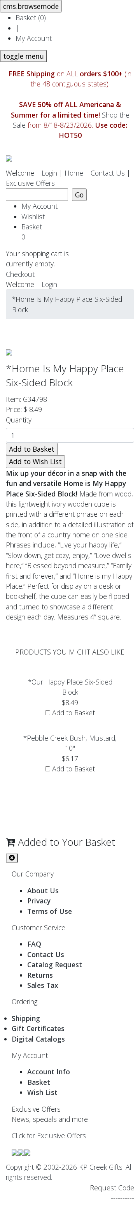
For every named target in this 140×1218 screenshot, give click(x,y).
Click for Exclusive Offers (49, 1135)
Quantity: (21, 419)
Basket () (31, 17)
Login (49, 173)
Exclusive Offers (30, 183)
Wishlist (33, 216)
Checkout (20, 274)
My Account (34, 38)
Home (74, 173)
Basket (33, 231)
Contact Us (108, 173)
